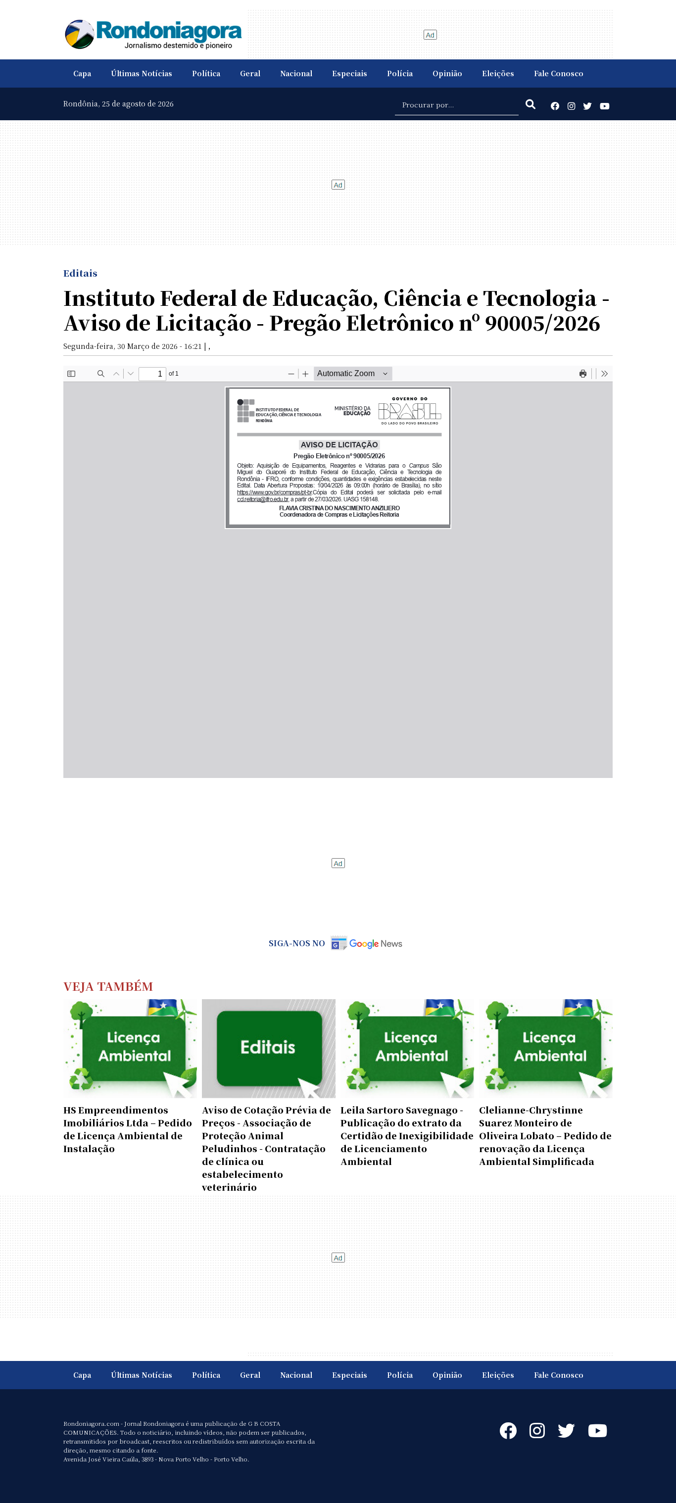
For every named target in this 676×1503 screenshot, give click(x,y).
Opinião (447, 73)
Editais (80, 272)
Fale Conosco (558, 73)
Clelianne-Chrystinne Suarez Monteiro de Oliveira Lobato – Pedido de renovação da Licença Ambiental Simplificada (545, 1135)
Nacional (296, 73)
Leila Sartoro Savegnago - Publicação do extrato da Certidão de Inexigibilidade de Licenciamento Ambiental (407, 1135)
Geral (250, 73)
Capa (82, 73)
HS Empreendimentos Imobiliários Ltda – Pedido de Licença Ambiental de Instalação (127, 1129)
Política (206, 73)
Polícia (400, 73)
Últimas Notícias (141, 73)
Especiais (349, 73)
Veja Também (108, 985)
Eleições (498, 73)
